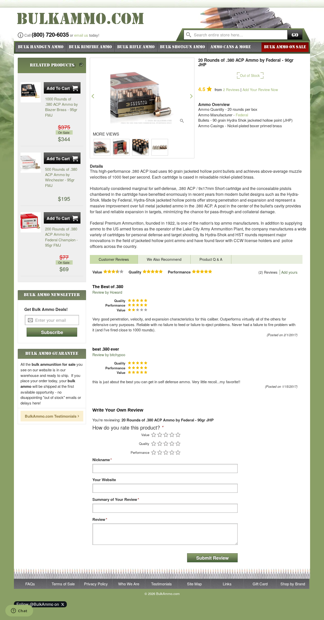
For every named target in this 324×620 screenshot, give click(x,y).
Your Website (104, 479)
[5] (178, 434)
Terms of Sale (63, 583)
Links (227, 583)
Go (295, 35)
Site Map (194, 583)
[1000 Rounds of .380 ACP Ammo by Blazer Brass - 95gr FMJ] (31, 92)
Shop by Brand (292, 583)
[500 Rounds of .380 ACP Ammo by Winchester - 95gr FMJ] (31, 163)
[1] (154, 434)
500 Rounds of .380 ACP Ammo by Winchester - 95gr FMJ (61, 177)
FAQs (30, 583)
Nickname (101, 459)
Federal (242, 114)
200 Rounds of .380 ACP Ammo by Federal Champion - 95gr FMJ (61, 237)
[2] (160, 434)
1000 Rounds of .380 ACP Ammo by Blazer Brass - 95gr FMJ (61, 107)
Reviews (231, 89)
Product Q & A (210, 259)
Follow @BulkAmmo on (38, 604)
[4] (172, 434)
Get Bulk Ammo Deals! (46, 309)
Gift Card (260, 583)
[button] (92, 96)
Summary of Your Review (114, 499)
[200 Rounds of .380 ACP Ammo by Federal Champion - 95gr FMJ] (31, 222)
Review (98, 519)
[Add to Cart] (62, 88)
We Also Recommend (164, 259)
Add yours (289, 272)
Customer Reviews (114, 259)
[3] (166, 434)
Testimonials (161, 583)
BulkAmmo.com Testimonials (50, 416)
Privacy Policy (96, 583)
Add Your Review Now (260, 89)
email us (81, 35)
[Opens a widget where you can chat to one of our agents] (19, 611)
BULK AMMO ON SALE (285, 47)
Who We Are (128, 583)
